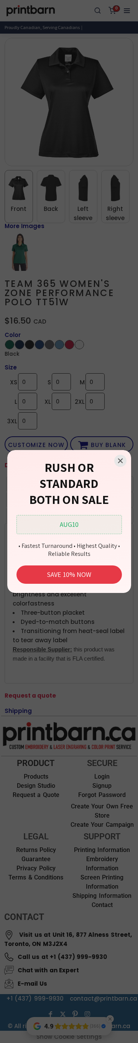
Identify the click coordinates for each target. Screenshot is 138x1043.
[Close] (120, 461)
